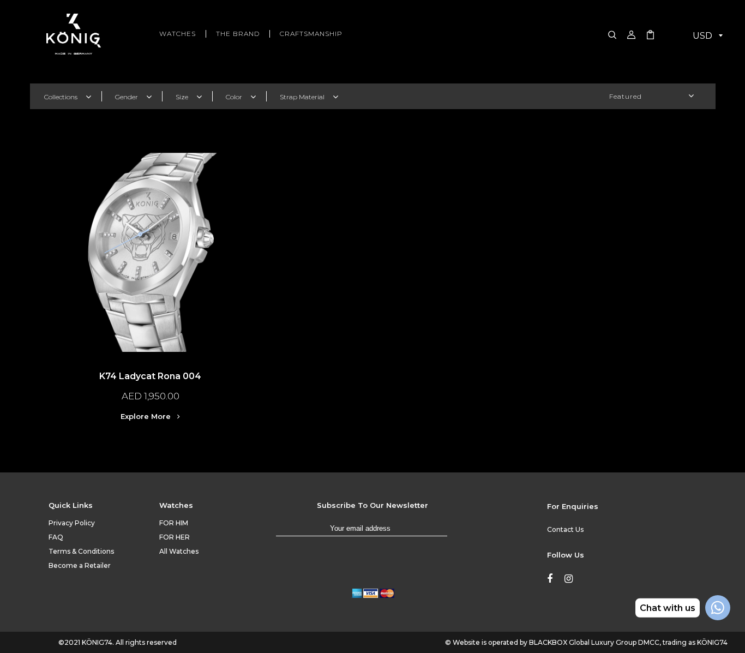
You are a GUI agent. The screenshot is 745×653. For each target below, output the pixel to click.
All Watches (179, 551)
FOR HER (174, 537)
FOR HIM (173, 523)
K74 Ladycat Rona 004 (150, 376)
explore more (147, 416)
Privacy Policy (72, 523)
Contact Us (565, 529)
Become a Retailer (80, 565)
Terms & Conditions (81, 551)
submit (458, 533)
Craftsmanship (311, 34)
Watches (177, 34)
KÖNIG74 (97, 642)
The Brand (238, 34)
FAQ (56, 537)
